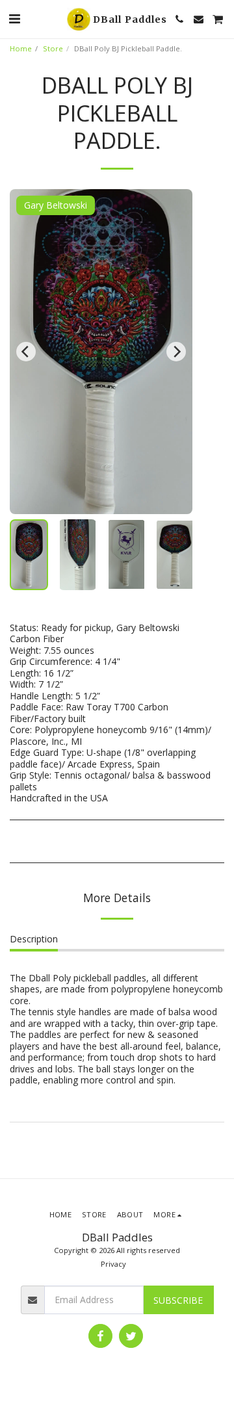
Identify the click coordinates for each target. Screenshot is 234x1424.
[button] (14, 18)
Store (53, 48)
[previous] (26, 351)
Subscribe (178, 1300)
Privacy (113, 1264)
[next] (176, 351)
